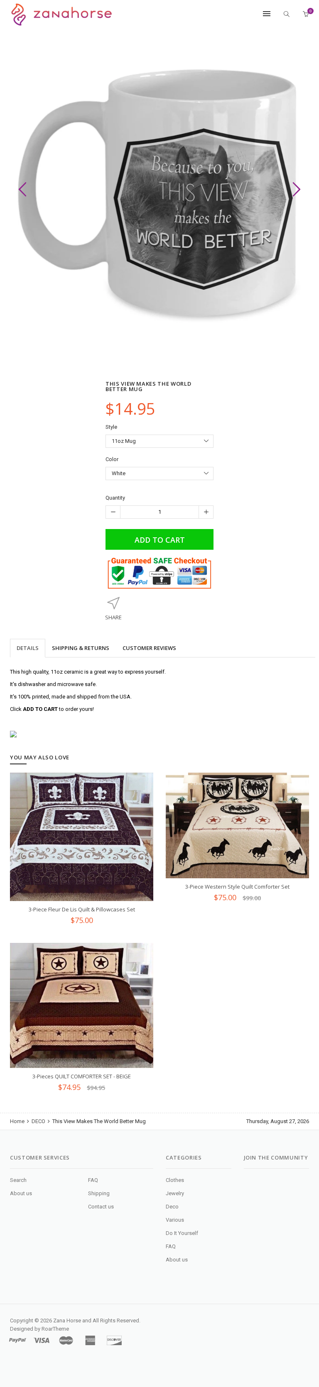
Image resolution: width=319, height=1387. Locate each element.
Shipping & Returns (80, 648)
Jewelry (175, 1193)
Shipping (99, 1193)
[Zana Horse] (62, 14)
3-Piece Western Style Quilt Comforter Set (237, 886)
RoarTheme (55, 1329)
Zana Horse (67, 1320)
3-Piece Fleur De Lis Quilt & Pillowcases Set (82, 909)
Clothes (175, 1180)
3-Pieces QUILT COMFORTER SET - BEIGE (81, 1076)
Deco (172, 1206)
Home (18, 1121)
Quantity (115, 498)
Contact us (101, 1206)
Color (112, 459)
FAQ (93, 1180)
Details (28, 648)
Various (175, 1220)
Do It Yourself (182, 1233)
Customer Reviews (149, 648)
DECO (38, 1121)
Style (111, 427)
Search (18, 1180)
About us (21, 1193)
